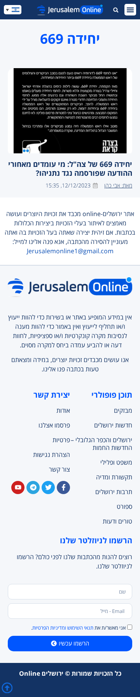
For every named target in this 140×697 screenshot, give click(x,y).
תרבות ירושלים (113, 492)
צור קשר (59, 469)
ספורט (124, 506)
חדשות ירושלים (113, 425)
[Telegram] (33, 487)
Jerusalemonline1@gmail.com (70, 251)
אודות (63, 410)
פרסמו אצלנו (54, 425)
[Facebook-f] (63, 487)
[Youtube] (17, 487)
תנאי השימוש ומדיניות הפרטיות (62, 627)
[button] (130, 9)
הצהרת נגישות (51, 454)
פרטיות (61, 440)
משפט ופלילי (116, 462)
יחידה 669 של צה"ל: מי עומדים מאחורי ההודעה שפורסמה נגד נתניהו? (70, 168)
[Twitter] (48, 487)
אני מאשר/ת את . (78, 627)
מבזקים (123, 410)
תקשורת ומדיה (114, 477)
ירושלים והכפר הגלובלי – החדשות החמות (101, 444)
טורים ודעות (117, 521)
